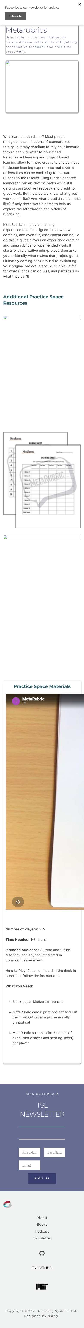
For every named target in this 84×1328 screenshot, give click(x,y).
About (42, 1218)
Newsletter (42, 1238)
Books (42, 1224)
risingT (54, 1316)
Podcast (42, 1231)
